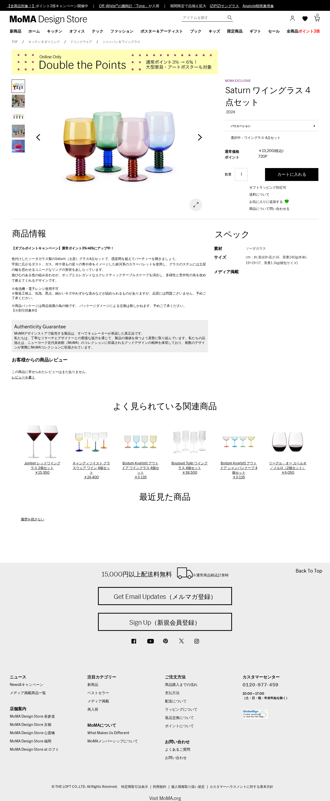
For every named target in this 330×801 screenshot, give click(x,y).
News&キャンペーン (26, 685)
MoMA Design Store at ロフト (34, 749)
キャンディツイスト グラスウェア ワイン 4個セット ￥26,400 (91, 470)
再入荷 (92, 709)
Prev (38, 140)
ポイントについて (179, 726)
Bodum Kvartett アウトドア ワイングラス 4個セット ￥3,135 (140, 470)
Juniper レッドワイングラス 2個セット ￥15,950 (42, 468)
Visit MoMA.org (165, 798)
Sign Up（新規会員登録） (165, 622)
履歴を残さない (32, 519)
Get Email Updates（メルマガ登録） (165, 596)
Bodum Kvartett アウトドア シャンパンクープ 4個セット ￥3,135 (238, 470)
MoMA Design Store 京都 (30, 725)
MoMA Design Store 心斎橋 (32, 733)
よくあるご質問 (177, 749)
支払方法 (172, 693)
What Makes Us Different (108, 733)
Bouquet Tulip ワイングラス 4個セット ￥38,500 (189, 468)
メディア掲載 (98, 701)
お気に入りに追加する (266, 202)
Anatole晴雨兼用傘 (258, 6)
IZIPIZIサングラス (224, 6)
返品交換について (179, 718)
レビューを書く (23, 377)
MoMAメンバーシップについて (112, 741)
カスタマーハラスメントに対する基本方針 (241, 787)
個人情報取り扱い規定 (188, 787)
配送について (176, 701)
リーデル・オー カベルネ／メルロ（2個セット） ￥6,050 (288, 468)
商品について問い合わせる (269, 209)
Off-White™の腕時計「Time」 (123, 6)
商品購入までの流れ (181, 685)
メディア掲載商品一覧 (28, 693)
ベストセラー (98, 693)
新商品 (92, 685)
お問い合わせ (176, 758)
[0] (315, 20)
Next (200, 140)
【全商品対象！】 (21, 6)
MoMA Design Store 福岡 (30, 741)
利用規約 (159, 787)
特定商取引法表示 (134, 787)
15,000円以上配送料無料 (165, 574)
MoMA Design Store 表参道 (32, 716)
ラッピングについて (181, 709)
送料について (259, 194)
